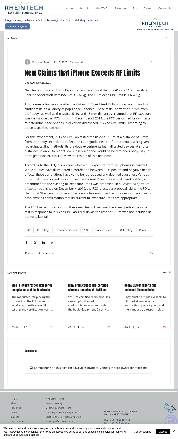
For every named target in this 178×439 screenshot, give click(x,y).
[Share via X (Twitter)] (35, 242)
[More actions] (151, 62)
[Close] (174, 431)
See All (167, 272)
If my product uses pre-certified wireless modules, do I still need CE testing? (88, 287)
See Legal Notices (29, 434)
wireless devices (104, 230)
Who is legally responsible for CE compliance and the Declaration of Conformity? (32, 287)
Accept (163, 431)
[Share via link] (52, 242)
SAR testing (126, 230)
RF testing (43, 230)
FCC (29, 230)
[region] (162, 408)
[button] (102, 8)
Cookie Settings (142, 431)
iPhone (143, 230)
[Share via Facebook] (26, 242)
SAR (86, 230)
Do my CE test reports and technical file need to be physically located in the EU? (142, 287)
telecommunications (66, 230)
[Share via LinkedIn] (43, 242)
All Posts (12, 38)
